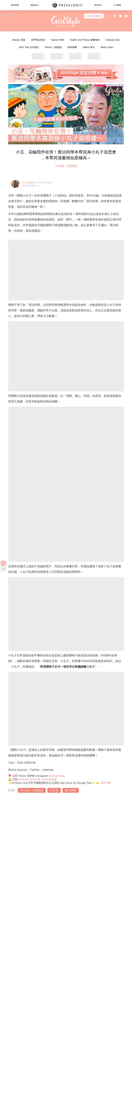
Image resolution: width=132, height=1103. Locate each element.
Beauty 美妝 (19, 39)
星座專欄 (72, 47)
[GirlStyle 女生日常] (66, 22)
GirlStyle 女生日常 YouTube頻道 (38, 779)
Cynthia (30, 182)
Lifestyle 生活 (112, 39)
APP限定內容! (38, 39)
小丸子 (54, 790)
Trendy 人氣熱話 (53, 47)
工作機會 (117, 5)
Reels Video (107, 47)
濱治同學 (70, 790)
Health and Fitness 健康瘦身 (85, 39)
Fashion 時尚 (57, 39)
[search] (109, 16)
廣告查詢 (98, 5)
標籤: (12, 790)
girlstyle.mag (57, 775)
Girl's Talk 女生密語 (29, 47)
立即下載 (105, 782)
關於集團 (15, 5)
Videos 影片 (89, 47)
